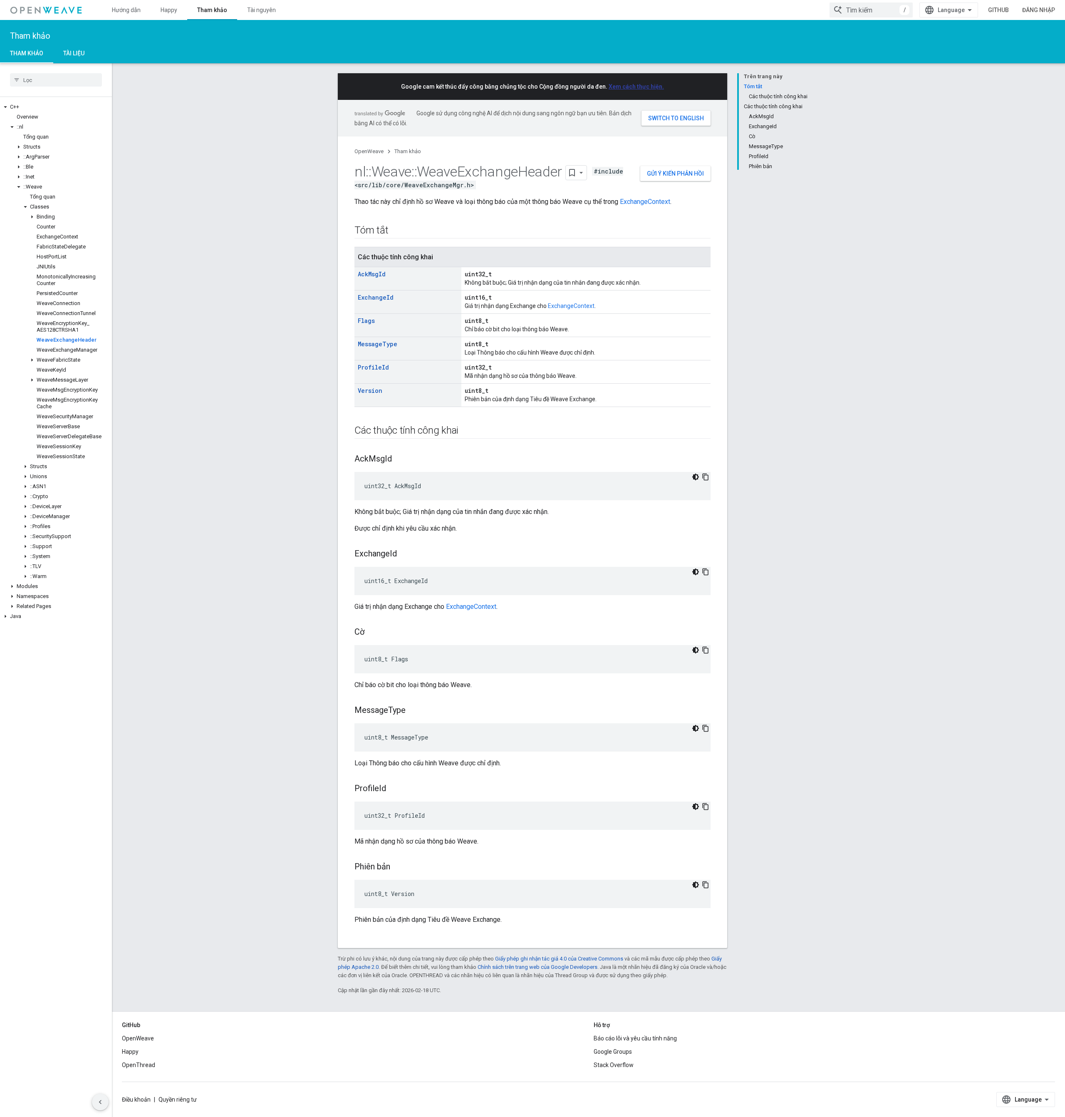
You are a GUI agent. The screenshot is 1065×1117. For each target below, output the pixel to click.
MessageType (377, 344)
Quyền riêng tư (178, 1099)
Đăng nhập (1038, 10)
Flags (366, 321)
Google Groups (613, 1051)
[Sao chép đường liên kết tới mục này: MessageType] (414, 711)
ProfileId (373, 367)
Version (370, 391)
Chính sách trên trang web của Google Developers (537, 967)
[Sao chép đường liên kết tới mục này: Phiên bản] (398, 867)
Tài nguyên (261, 10)
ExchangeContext (645, 202)
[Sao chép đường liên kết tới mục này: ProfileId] (394, 789)
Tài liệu (73, 53)
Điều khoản (136, 1099)
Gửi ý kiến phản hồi (675, 173)
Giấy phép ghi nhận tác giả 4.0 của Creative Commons (559, 959)
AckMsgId (372, 274)
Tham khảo (212, 10)
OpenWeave (369, 151)
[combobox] (871, 9)
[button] (56, 107)
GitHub (998, 10)
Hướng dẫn (126, 10)
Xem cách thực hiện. (636, 86)
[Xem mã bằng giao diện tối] (696, 477)
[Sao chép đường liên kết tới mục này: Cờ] (372, 633)
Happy (169, 10)
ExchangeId (376, 297)
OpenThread (138, 1065)
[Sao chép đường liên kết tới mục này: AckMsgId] (400, 459)
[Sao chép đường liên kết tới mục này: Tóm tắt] (396, 231)
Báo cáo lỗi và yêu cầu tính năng (635, 1038)
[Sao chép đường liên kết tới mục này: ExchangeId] (405, 554)
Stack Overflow (614, 1065)
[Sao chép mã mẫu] (706, 477)
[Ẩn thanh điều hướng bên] (100, 1102)
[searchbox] (56, 80)
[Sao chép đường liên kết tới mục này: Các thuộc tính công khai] (466, 431)
